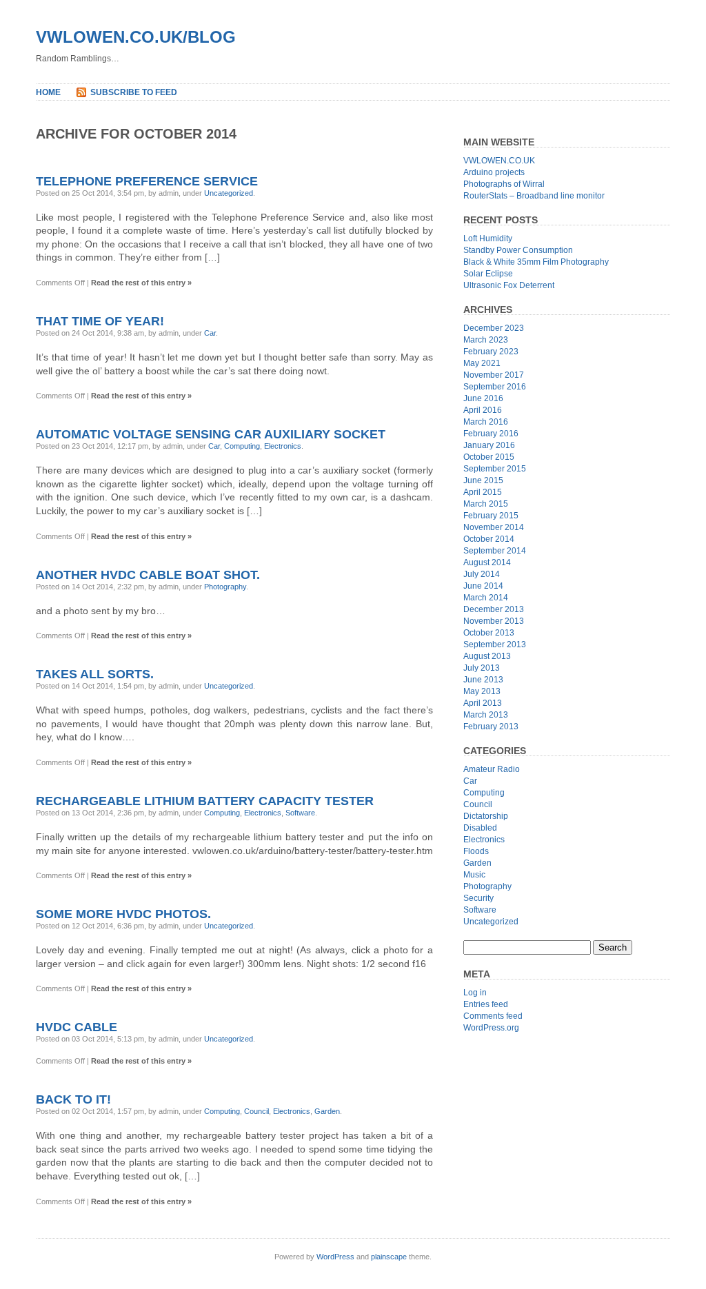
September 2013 (494, 644)
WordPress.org (491, 1028)
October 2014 (488, 539)
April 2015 (482, 492)
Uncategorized (228, 193)
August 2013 (487, 656)
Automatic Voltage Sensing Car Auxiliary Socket (210, 434)
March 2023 (485, 340)
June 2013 (483, 679)
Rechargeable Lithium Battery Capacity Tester (205, 801)
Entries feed (485, 1004)
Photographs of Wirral (504, 184)
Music (474, 875)
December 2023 (493, 328)
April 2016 (482, 410)
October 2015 (488, 457)
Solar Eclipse (488, 273)
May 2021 (482, 363)
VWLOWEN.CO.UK (499, 160)
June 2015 (483, 480)
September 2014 (494, 551)
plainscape (389, 1256)
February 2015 (490, 515)
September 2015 (494, 469)
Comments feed (493, 1016)
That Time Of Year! (100, 321)
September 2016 (494, 387)
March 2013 (485, 715)
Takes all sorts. (95, 674)
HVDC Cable (76, 1027)
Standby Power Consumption (518, 250)
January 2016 (489, 445)
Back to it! (73, 1099)
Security (478, 898)
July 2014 (481, 574)
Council (256, 1111)
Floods (476, 851)
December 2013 (493, 609)
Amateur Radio (491, 769)
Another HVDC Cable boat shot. (148, 575)
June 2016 (483, 398)
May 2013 (482, 691)
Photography (225, 586)
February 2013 (490, 726)
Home (48, 92)
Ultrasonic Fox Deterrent (508, 285)
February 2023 (490, 351)
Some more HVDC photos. (123, 914)
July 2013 (481, 668)
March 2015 (485, 504)
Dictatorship (485, 816)
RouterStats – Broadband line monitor (534, 196)
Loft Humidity (487, 238)
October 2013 (488, 633)
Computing (242, 446)
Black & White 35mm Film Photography (536, 262)
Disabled (480, 828)
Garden (327, 1111)
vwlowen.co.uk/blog (136, 37)
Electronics (282, 446)
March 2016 (485, 422)
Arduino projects (494, 172)
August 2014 (487, 562)
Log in (475, 992)
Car (210, 333)
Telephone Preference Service (147, 181)
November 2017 (493, 375)
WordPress (335, 1256)
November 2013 (493, 621)
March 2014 (485, 597)
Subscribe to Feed (133, 92)
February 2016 (490, 433)
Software (300, 813)
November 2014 (493, 527)
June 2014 (483, 586)
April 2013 (482, 703)
